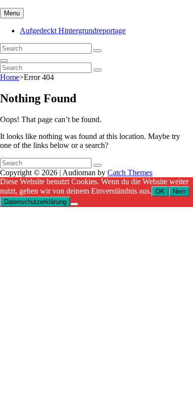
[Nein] (74, 204)
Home (9, 77)
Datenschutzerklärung (35, 202)
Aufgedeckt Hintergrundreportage (73, 30)
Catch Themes (129, 172)
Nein (179, 191)
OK (160, 191)
